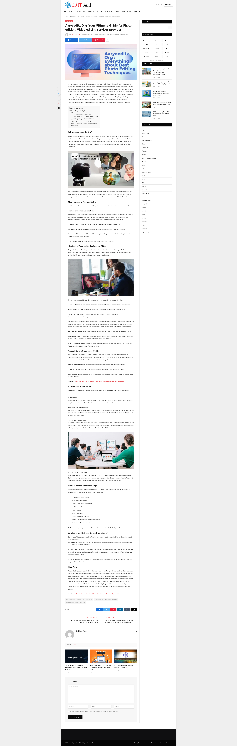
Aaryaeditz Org (70, 599)
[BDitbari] (77, 4)
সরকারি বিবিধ (144, 228)
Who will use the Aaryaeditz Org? (81, 121)
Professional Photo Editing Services (83, 114)
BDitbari (67, 743)
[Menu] (65, 11)
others (144, 179)
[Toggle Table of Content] (96, 108)
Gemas (144, 154)
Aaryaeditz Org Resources (79, 120)
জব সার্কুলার (144, 218)
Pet (143, 183)
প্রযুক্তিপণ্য (144, 221)
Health (144, 161)
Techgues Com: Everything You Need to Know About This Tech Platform (76, 667)
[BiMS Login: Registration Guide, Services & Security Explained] (146, 84)
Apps (143, 130)
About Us (146, 743)
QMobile (156, 49)
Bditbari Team (75, 34)
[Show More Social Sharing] (107, 40)
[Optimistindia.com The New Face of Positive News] (125, 656)
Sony (156, 45)
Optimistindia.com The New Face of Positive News (123, 666)
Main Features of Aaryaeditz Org (81, 112)
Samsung (146, 41)
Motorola (146, 49)
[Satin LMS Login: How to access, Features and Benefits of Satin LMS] (101, 656)
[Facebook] (59, 89)
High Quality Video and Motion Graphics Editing (86, 116)
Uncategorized (146, 200)
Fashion (144, 151)
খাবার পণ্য (144, 211)
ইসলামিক (144, 207)
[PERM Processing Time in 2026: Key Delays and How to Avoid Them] (146, 114)
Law (143, 168)
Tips (143, 197)
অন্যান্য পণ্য (144, 204)
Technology (80, 11)
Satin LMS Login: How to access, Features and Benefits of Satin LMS (101, 667)
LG (167, 45)
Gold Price (137, 11)
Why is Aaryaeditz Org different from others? (84, 123)
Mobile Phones (146, 172)
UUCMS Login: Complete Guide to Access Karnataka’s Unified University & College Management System (162, 72)
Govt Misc (108, 11)
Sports (144, 186)
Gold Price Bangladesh (149, 158)
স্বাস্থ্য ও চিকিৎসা (145, 232)
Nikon (167, 53)
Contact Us (154, 743)
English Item (145, 147)
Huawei (146, 53)
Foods (99, 11)
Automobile (145, 133)
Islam (117, 11)
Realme (156, 57)
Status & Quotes (147, 190)
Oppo (156, 53)
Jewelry (144, 165)
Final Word (75, 125)
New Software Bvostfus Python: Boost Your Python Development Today (99, 594)
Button (168, 5)
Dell (167, 49)
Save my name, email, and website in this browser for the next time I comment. (94, 711)
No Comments (115, 34)
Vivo (167, 57)
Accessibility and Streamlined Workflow (84, 118)
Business (144, 137)
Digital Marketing (147, 140)
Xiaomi (146, 57)
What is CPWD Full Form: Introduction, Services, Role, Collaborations (161, 93)
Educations (126, 11)
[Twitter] (59, 94)
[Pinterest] (59, 103)
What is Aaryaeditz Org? (77, 111)
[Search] (172, 11)
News (143, 175)
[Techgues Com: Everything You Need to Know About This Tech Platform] (76, 656)
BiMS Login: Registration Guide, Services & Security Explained (161, 83)
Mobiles (91, 11)
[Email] (59, 108)
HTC (146, 45)
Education (145, 144)
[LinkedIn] (59, 98)
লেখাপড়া (143, 225)
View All (150, 34)
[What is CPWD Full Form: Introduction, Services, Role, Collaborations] (146, 93)
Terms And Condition (166, 743)
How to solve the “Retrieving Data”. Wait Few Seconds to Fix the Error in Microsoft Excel (119, 621)
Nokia (167, 41)
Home (71, 11)
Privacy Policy (138, 743)
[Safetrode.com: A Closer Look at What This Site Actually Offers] (146, 105)
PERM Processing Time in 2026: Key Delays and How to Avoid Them (161, 114)
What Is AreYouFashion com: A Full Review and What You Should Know (100, 381)
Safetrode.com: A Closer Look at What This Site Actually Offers (162, 103)
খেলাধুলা (143, 214)
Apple (157, 41)
